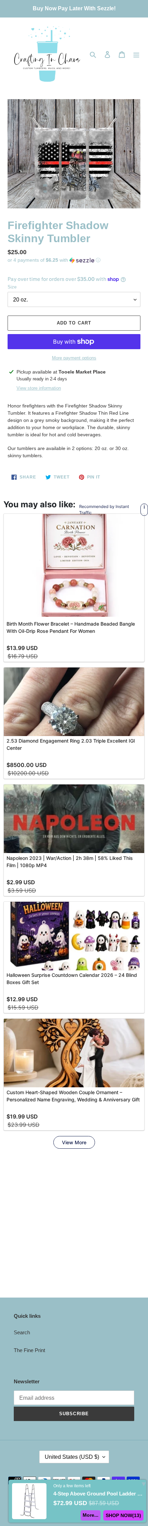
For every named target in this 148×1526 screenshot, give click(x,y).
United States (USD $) (72, 1457)
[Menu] (136, 54)
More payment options (74, 357)
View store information (39, 388)
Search (22, 1332)
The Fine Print (29, 1350)
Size (12, 286)
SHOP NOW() (123, 1515)
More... (90, 1515)
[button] (54, 260)
